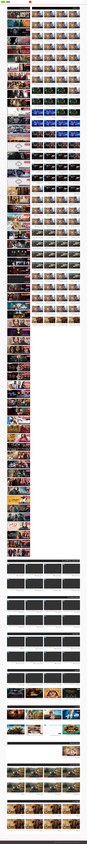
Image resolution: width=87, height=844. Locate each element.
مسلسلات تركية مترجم (74, 764)
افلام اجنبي (77, 670)
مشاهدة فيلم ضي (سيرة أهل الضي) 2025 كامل (34, 735)
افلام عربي (77, 706)
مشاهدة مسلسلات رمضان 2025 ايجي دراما (70, 560)
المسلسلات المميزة (24, 8)
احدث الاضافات (75, 8)
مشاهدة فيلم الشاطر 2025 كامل (55, 735)
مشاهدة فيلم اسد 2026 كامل (19, 720)
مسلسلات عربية (76, 801)
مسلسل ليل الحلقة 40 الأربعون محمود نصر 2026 (15, 829)
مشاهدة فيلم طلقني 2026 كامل (74, 720)
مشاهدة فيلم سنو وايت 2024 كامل (37, 720)
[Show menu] (85, 2)
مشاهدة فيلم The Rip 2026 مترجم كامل (36, 698)
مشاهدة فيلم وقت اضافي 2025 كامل (54, 720)
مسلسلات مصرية (75, 633)
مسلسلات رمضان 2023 (74, 743)
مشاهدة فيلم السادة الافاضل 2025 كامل (73, 735)
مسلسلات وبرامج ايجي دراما (73, 597)
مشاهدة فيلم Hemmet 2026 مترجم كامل (72, 698)
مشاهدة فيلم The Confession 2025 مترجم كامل (15, 698)
